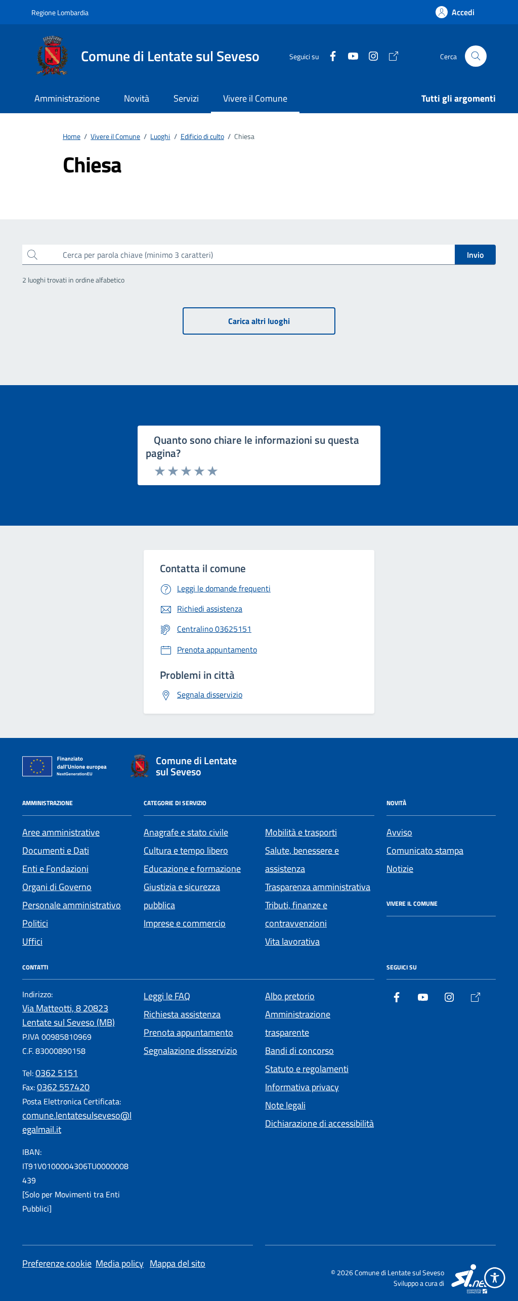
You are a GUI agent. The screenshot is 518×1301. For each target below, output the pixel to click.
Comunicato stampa (424, 850)
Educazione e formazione (192, 868)
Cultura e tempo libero (186, 850)
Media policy (120, 1263)
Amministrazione (67, 98)
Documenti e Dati (55, 850)
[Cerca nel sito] (476, 56)
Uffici (32, 941)
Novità (136, 98)
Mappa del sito (177, 1263)
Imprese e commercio (185, 923)
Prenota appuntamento (188, 1032)
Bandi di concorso (299, 1050)
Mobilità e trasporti (301, 832)
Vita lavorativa (292, 941)
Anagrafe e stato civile (186, 832)
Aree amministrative (61, 832)
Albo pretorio (290, 996)
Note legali (285, 1105)
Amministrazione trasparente (297, 1023)
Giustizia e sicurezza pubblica (182, 896)
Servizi (186, 98)
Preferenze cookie (57, 1263)
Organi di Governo (57, 887)
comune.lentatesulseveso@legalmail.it (77, 1122)
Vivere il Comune (255, 98)
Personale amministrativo (71, 905)
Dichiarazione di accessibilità (319, 1123)
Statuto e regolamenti (307, 1069)
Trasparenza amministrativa (317, 887)
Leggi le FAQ (167, 996)
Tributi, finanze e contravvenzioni (296, 914)
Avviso (399, 832)
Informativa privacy (302, 1087)
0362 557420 (63, 1087)
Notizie (399, 868)
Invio (475, 255)
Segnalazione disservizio (190, 1050)
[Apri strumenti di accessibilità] (495, 1278)
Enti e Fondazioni (55, 868)
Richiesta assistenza (182, 1014)
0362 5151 (56, 1073)
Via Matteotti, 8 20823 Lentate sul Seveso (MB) (68, 1015)
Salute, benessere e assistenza (302, 859)
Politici (35, 923)
